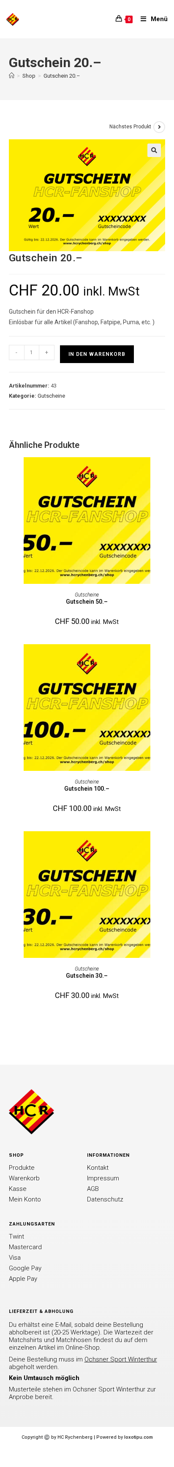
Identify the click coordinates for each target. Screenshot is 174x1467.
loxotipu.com (138, 1437)
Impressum (103, 1178)
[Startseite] (11, 76)
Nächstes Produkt (130, 127)
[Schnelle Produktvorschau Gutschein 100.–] (162, 659)
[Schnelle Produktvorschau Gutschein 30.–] (162, 846)
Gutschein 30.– (87, 975)
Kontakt (98, 1167)
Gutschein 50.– (87, 601)
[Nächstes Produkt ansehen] (159, 127)
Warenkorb (24, 1178)
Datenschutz (105, 1199)
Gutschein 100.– (86, 788)
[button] (154, 150)
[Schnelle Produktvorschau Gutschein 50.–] (162, 472)
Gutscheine (51, 396)
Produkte (22, 1167)
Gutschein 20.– (62, 76)
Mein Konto (25, 1199)
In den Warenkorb (96, 354)
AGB (93, 1189)
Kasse (18, 1189)
